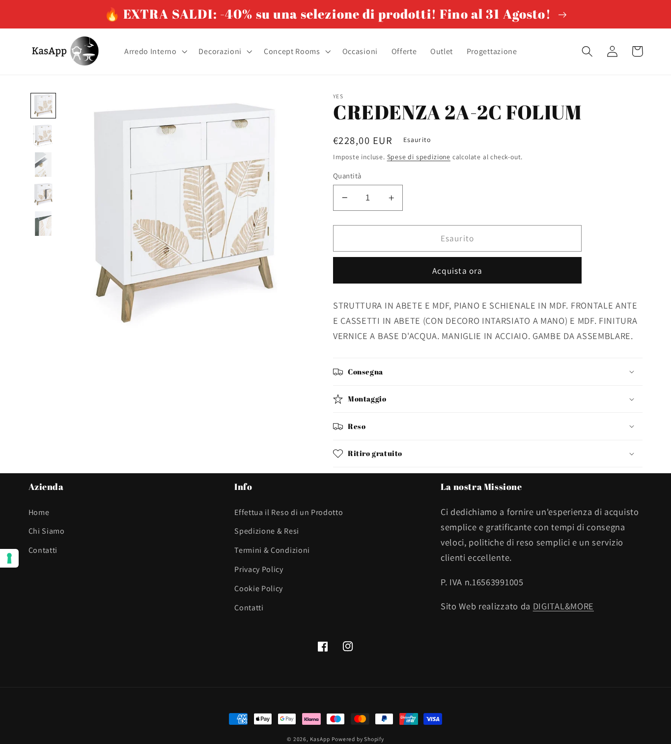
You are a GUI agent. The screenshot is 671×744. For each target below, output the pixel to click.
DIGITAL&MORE (563, 606)
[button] (154, 51)
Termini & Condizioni (272, 550)
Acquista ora (457, 270)
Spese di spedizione (418, 156)
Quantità (347, 175)
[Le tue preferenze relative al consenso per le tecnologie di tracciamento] (9, 558)
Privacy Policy (258, 569)
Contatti (43, 550)
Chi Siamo (46, 531)
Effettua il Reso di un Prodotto (288, 512)
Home (39, 512)
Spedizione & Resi (266, 531)
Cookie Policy (258, 588)
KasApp (320, 739)
